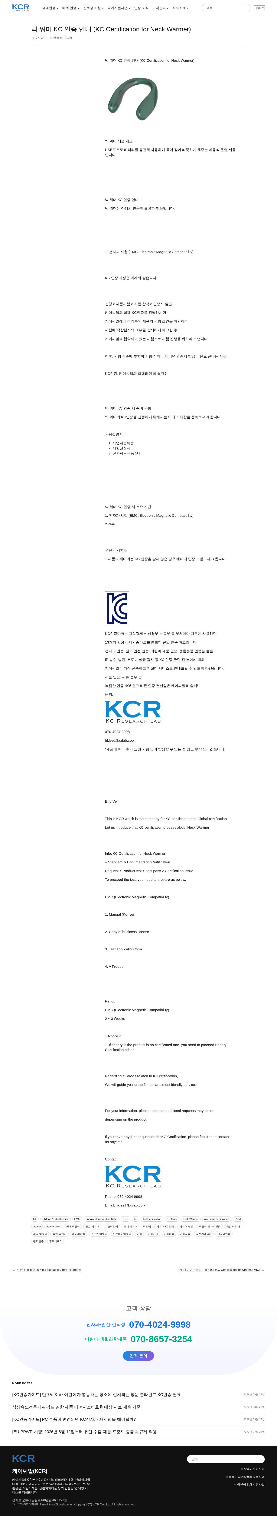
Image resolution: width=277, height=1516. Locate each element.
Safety (37, 1226)
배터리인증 (78, 1233)
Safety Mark (53, 1226)
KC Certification (152, 1218)
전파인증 (38, 1241)
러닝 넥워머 (40, 1233)
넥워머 (147, 1226)
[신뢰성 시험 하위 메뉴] (103, 8)
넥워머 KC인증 (165, 1226)
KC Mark (172, 1218)
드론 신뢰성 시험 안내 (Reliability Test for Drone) (49, 1269)
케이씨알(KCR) (29, 1471)
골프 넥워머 (92, 1226)
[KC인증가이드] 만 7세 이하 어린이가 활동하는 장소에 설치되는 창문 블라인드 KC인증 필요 (96, 1394)
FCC (125, 1218)
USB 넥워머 (73, 1226)
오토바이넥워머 (122, 1233)
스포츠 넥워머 (99, 1233)
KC (136, 1218)
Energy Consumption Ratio (101, 1218)
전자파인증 (223, 1233)
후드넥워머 (55, 1241)
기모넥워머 (111, 1226)
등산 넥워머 (233, 1226)
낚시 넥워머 (130, 1226)
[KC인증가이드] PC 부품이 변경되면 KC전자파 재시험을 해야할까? (74, 1419)
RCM (238, 1218)
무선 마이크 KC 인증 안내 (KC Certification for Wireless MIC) (220, 1269)
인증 (139, 1233)
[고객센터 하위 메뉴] (168, 8)
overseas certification (216, 1218)
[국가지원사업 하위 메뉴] (130, 8)
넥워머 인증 (186, 1226)
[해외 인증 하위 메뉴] (78, 8)
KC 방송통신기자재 (61, 37)
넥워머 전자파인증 (210, 1226)
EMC (77, 1218)
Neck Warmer (191, 1218)
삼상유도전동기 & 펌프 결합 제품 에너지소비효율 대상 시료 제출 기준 (76, 1407)
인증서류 (185, 1233)
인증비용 (169, 1233)
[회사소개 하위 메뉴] (188, 8)
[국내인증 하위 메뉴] (57, 8)
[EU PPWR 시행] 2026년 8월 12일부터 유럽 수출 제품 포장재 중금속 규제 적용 (84, 1432)
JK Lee (40, 37)
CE (35, 1218)
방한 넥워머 (59, 1233)
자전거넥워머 (204, 1233)
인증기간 (153, 1233)
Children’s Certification (55, 1218)
